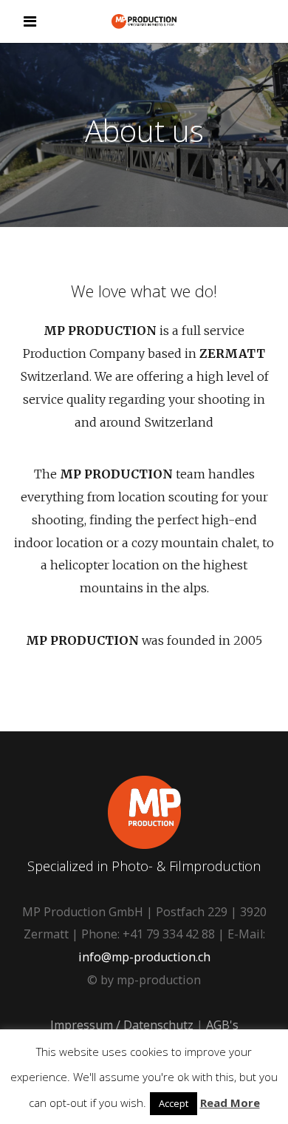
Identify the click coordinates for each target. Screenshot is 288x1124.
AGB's (222, 1025)
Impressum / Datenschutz (121, 1025)
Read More (230, 1102)
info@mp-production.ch (144, 957)
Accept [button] (173, 1103)
